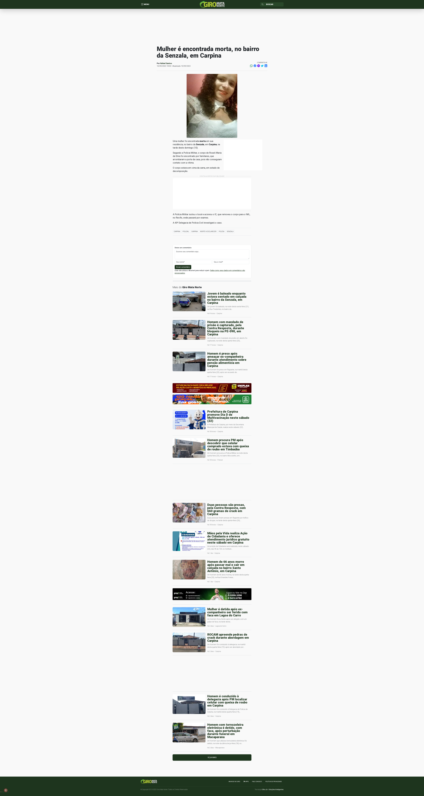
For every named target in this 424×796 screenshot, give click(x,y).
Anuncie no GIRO (234, 781)
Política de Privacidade (273, 781)
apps (247, 781)
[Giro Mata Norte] (212, 4)
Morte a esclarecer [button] (208, 231)
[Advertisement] (212, 26)
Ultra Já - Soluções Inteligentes (273, 789)
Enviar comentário (183, 267)
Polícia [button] (221, 231)
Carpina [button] (177, 231)
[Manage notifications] (6, 790)
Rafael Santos (166, 63)
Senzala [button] (230, 231)
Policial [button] (186, 231)
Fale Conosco (257, 781)
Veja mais (212, 757)
